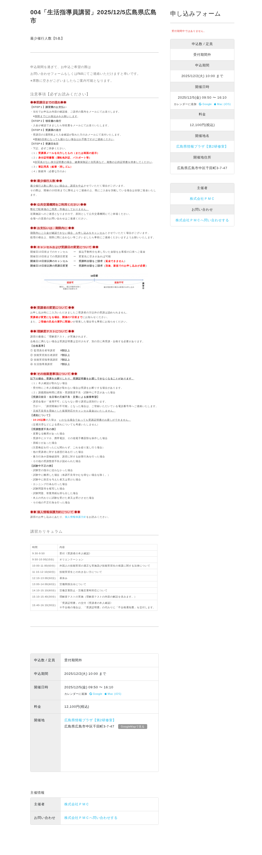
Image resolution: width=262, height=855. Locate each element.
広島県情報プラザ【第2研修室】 (90, 720)
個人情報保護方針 (75, 516)
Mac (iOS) (114, 693)
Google (97, 693)
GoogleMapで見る (132, 726)
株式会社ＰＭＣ (76, 804)
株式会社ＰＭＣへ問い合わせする (91, 818)
